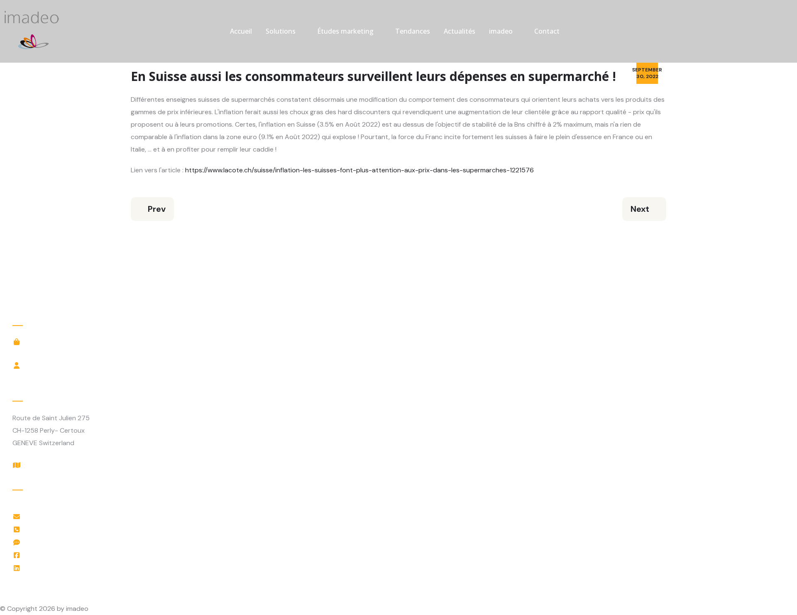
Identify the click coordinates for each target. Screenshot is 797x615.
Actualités (459, 31)
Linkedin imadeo (52, 568)
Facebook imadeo (55, 555)
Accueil (241, 31)
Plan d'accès (47, 465)
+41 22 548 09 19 (54, 529)
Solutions (281, 31)
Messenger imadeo (57, 542)
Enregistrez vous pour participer (77, 376)
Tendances (412, 31)
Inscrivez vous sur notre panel (73, 352)
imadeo (501, 31)
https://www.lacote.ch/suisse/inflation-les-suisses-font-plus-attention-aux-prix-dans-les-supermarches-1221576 (359, 170)
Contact (547, 31)
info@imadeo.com (55, 516)
